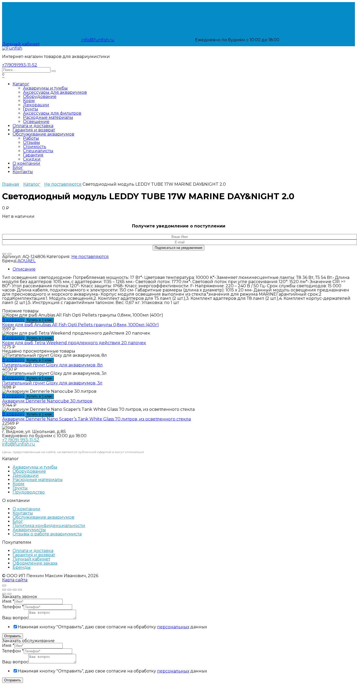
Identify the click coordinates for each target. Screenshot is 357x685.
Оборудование (39, 96)
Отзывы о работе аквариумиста (47, 533)
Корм (29, 100)
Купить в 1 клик (39, 320)
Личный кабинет (31, 559)
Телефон (13, 606)
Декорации (36, 104)
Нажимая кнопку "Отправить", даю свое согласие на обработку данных (112, 626)
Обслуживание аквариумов (43, 134)
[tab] (184, 269)
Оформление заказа (35, 563)
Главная (10, 184)
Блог (18, 167)
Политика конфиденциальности (49, 525)
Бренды (22, 567)
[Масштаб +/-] (20, 589)
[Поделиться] (9, 589)
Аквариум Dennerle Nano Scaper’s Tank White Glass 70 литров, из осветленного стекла (96, 419)
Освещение (36, 121)
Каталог (21, 83)
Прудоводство (29, 492)
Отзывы (31, 142)
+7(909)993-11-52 (19, 64)
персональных (173, 626)
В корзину (13, 319)
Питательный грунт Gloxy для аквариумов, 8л (52, 364)
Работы (31, 138)
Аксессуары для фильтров (52, 113)
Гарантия (33, 155)
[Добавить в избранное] (4, 254)
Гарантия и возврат (34, 129)
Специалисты (38, 150)
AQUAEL (27, 260)
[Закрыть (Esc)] (4, 589)
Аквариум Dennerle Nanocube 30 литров (47, 401)
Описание (24, 269)
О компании (26, 163)
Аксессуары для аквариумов (55, 92)
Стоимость (34, 146)
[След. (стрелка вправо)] (9, 594)
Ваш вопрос (15, 617)
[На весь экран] (15, 589)
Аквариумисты (29, 529)
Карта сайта (14, 579)
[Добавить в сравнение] (9, 254)
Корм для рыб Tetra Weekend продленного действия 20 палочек (74, 342)
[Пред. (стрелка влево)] (4, 594)
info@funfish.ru (97, 39)
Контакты (23, 171)
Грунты (30, 109)
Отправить (12, 636)
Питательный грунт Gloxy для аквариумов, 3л (52, 382)
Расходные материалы (48, 117)
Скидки (32, 159)
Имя (8, 601)
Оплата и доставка (33, 125)
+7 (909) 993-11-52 (20, 439)
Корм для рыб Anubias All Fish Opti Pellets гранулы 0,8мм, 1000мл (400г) (80, 324)
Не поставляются (63, 184)
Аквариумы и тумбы (45, 88)
